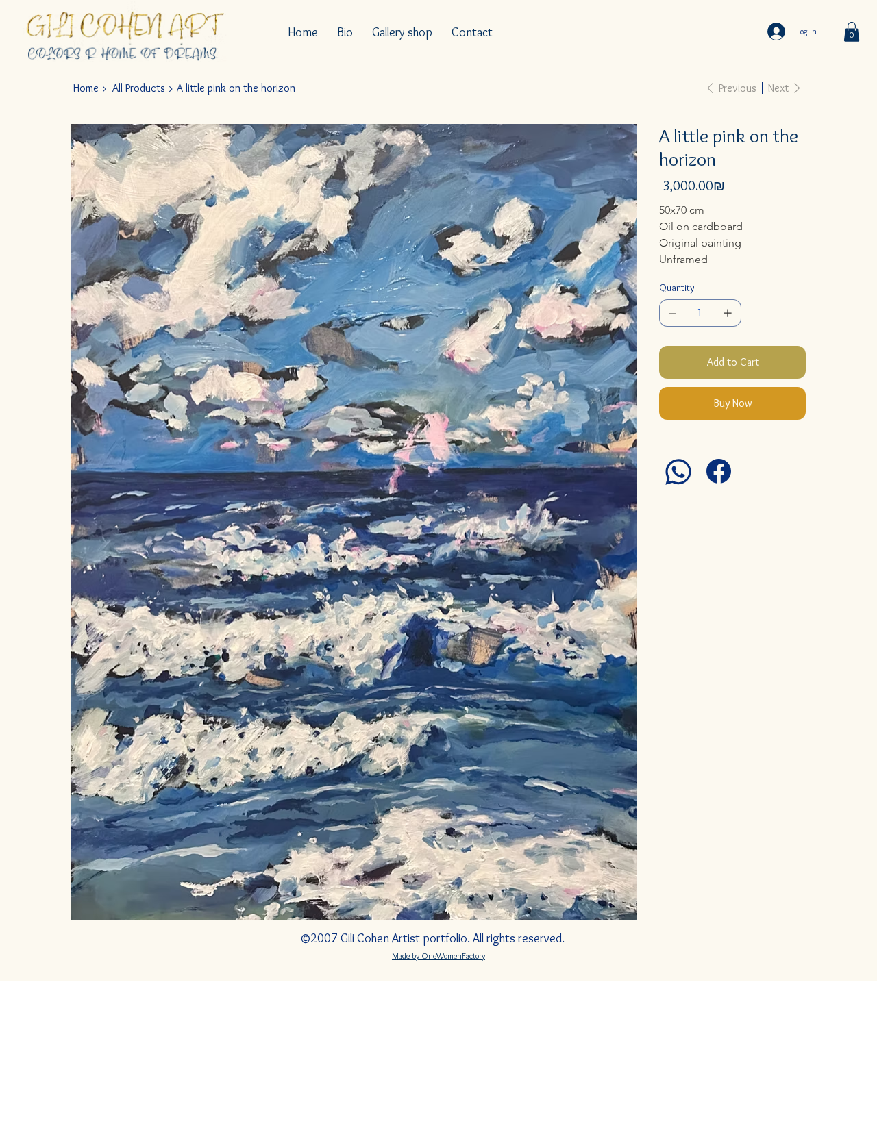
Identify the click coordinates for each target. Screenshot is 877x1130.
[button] (851, 32)
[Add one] (727, 313)
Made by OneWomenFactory (438, 956)
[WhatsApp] (678, 472)
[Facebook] (718, 471)
